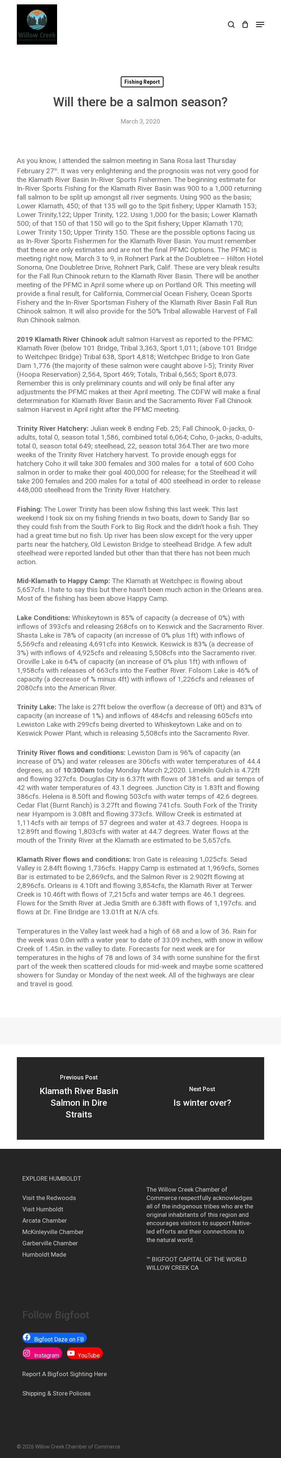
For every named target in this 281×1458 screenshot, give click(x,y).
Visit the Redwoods (49, 1197)
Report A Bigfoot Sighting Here (64, 1374)
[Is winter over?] (202, 1098)
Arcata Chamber (44, 1220)
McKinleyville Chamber (53, 1231)
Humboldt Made (44, 1254)
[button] (260, 24)
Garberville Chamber (50, 1243)
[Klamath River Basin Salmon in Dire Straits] (78, 1098)
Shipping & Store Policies (56, 1393)
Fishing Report (142, 82)
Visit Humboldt (42, 1209)
